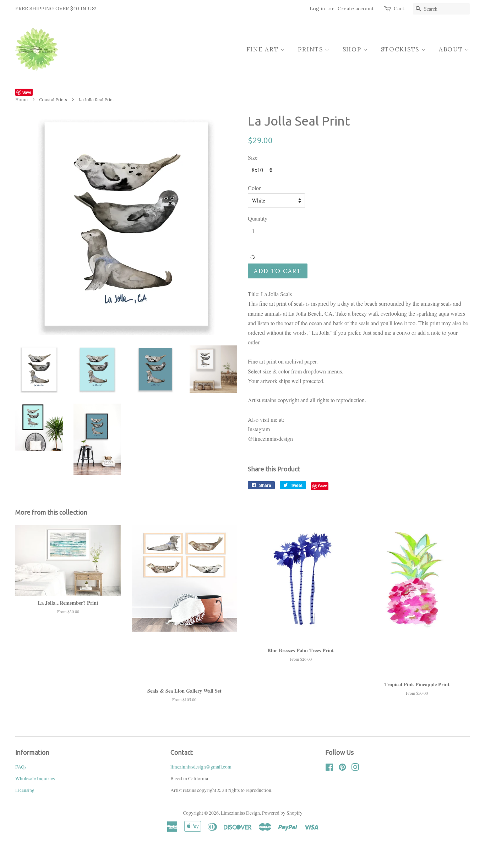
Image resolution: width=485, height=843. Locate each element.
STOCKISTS (401, 49)
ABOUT (452, 49)
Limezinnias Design (240, 813)
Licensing (24, 790)
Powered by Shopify (282, 813)
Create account (356, 8)
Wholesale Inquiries (35, 778)
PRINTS (311, 49)
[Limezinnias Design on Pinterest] (342, 768)
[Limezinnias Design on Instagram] (355, 768)
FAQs (20, 767)
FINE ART (263, 49)
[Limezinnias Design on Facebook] (329, 768)
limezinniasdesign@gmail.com (200, 767)
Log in (317, 8)
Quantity (257, 218)
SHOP (353, 49)
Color (254, 188)
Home (21, 99)
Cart (399, 8)
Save (26, 92)
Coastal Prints (53, 99)
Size (252, 157)
